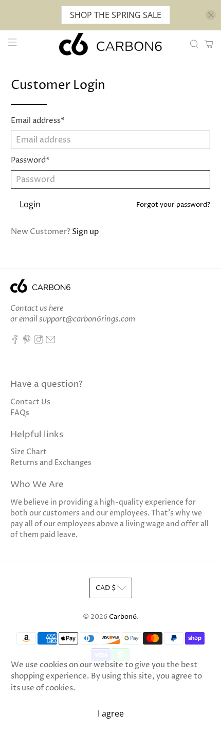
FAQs (19, 413)
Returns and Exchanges (50, 463)
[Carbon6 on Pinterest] (26, 342)
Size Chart (28, 452)
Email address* (38, 120)
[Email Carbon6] (50, 342)
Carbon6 (123, 617)
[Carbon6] (111, 44)
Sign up (85, 231)
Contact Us (30, 402)
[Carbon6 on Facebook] (15, 342)
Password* (30, 160)
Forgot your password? (173, 205)
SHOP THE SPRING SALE (115, 15)
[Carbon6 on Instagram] (38, 342)
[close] (211, 15)
